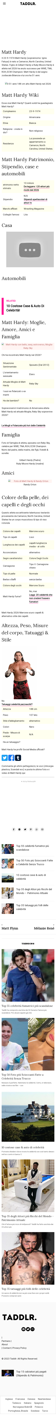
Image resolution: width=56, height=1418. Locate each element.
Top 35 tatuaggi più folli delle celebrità (26, 1288)
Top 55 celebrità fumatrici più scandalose (27, 1005)
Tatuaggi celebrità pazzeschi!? (17, 704)
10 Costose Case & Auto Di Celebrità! (25, 308)
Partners (6, 1341)
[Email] (42, 829)
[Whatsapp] (37, 829)
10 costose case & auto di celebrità (23, 1147)
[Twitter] (25, 829)
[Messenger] (19, 829)
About (5, 1344)
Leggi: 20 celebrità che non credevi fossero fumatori (40, 598)
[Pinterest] (31, 829)
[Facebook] (14, 829)
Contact (7, 1348)
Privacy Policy (20, 1348)
